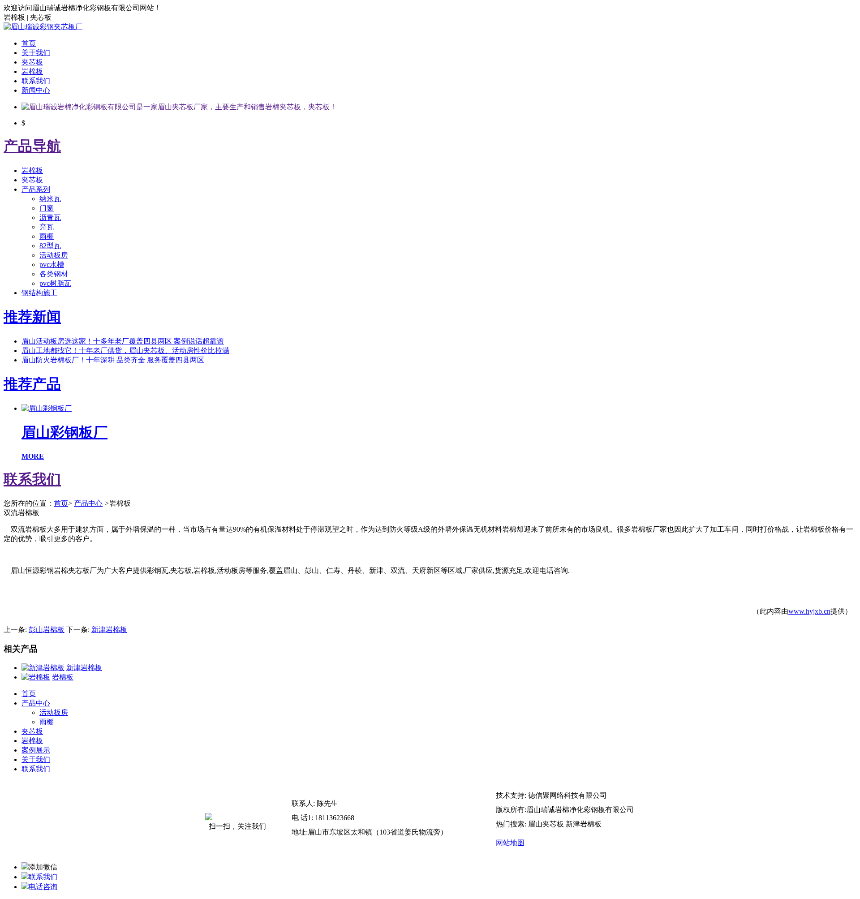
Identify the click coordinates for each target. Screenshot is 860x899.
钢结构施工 (39, 293)
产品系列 (36, 189)
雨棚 (46, 236)
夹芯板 (32, 62)
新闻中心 (36, 90)
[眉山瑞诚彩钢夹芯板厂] (43, 26)
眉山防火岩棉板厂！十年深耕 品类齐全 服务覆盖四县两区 (113, 360)
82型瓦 (50, 245)
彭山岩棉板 (46, 629)
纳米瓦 (50, 198)
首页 (29, 43)
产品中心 (88, 503)
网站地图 (510, 843)
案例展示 (36, 750)
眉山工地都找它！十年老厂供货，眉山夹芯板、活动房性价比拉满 (125, 350)
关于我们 (36, 52)
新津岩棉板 (109, 629)
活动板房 (53, 255)
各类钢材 (53, 274)
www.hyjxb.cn (809, 611)
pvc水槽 (51, 264)
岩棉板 (32, 71)
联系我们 (36, 81)
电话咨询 (43, 886)
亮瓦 (46, 227)
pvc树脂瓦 (55, 283)
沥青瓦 (50, 217)
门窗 (46, 208)
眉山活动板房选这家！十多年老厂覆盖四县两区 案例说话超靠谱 (123, 341)
